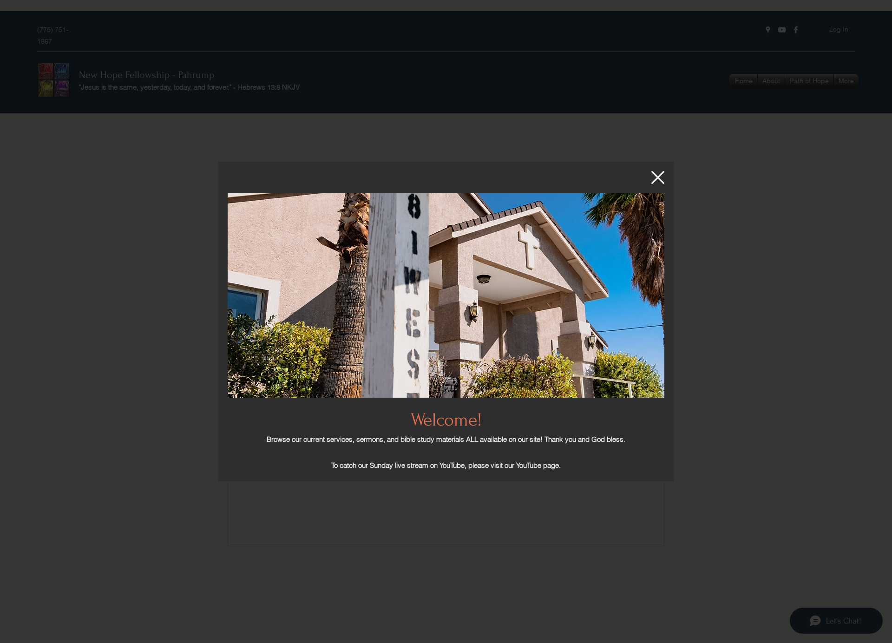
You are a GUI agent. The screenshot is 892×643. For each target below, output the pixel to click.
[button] (657, 177)
